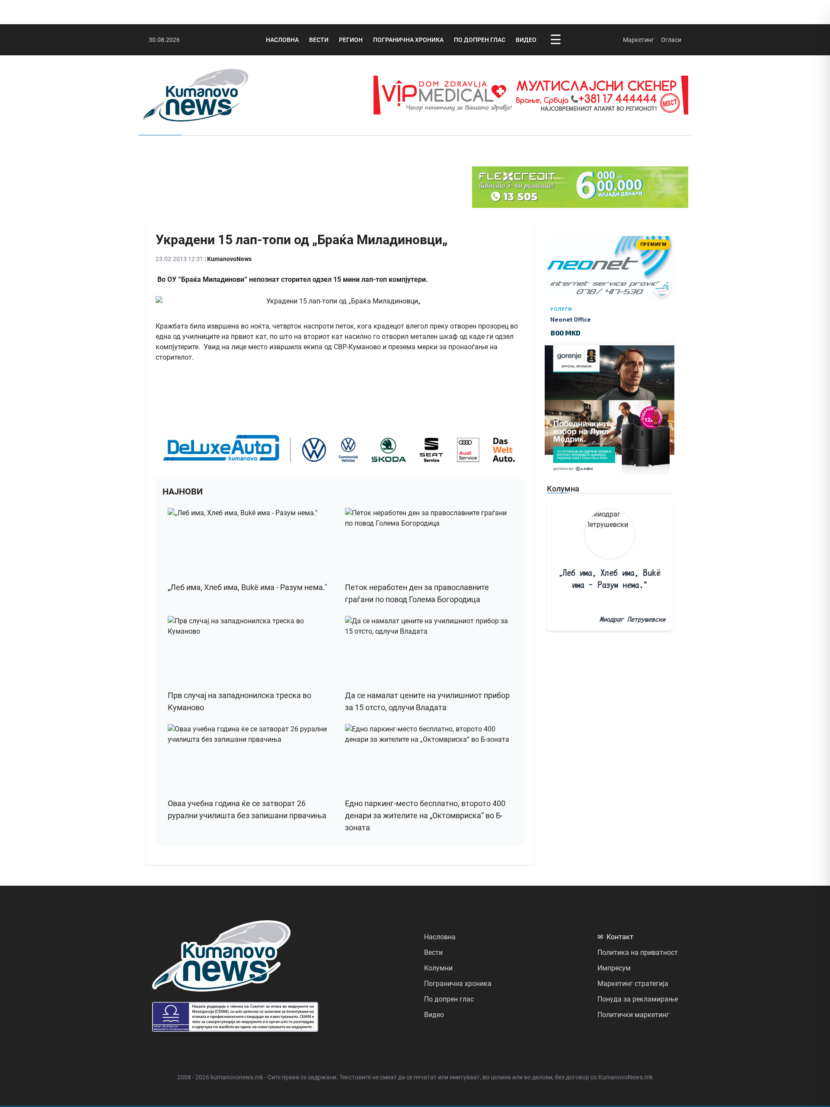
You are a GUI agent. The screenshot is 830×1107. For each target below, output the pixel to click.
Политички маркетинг (633, 1015)
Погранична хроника (408, 39)
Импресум (614, 968)
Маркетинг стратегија (632, 983)
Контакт (615, 937)
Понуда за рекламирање (637, 999)
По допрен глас (479, 39)
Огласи (671, 39)
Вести (319, 39)
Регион (351, 39)
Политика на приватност (637, 952)
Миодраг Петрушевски (632, 619)
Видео (526, 39)
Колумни (438, 968)
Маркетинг (638, 39)
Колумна (563, 488)
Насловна (282, 39)
